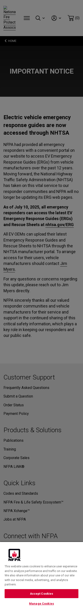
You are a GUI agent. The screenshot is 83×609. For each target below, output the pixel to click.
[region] (41, 575)
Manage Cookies (41, 603)
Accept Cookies (41, 593)
